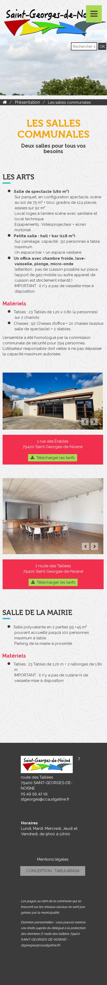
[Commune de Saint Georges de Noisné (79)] (5, 102)
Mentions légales (52, 859)
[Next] (94, 422)
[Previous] (85, 422)
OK (102, 46)
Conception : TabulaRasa (52, 870)
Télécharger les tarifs (55, 457)
